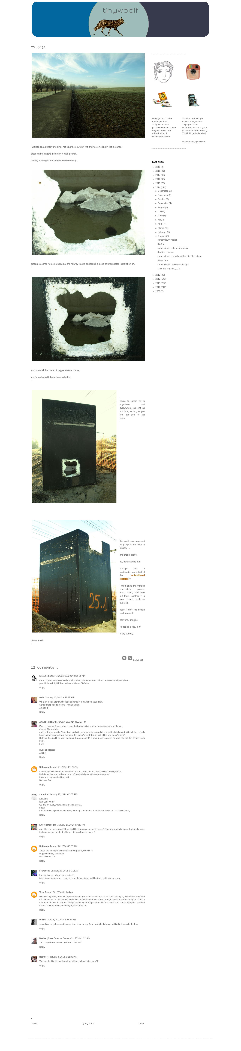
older (141, 1023)
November (163, 195)
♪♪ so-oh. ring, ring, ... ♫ (169, 269)
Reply (42, 687)
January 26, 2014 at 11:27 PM (72, 722)
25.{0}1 (161, 244)
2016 (158, 179)
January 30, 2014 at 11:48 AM (61, 919)
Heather (43, 957)
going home (88, 1023)
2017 (158, 175)
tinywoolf (120, 10)
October (162, 199)
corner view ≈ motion (167, 240)
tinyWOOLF (138, 660)
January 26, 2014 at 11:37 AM (59, 697)
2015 (158, 183)
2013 (158, 275)
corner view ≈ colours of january (173, 248)
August (161, 207)
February (162, 232)
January (162, 236)
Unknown (44, 767)
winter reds (163, 260)
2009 (158, 291)
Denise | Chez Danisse (50, 938)
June (160, 215)
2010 (158, 287)
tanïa (41, 697)
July (160, 211)
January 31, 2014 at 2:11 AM (76, 938)
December (163, 191)
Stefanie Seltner (47, 676)
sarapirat (44, 794)
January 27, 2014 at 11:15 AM (64, 767)
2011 (158, 283)
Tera (41, 892)
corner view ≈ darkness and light (173, 264)
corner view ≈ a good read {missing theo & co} (179, 256)
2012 (158, 279)
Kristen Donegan (47, 825)
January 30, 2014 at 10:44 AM (59, 892)
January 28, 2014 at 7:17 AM (63, 846)
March (161, 228)
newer (35, 1023)
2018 (158, 171)
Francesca (44, 871)
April (160, 224)
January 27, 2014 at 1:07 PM (63, 794)
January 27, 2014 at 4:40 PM (71, 825)
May (160, 220)
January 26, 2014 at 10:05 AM (70, 676)
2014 (158, 187)
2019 (158, 167)
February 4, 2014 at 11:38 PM (63, 957)
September (163, 203)
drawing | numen (166, 252)
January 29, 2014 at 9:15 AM (65, 871)
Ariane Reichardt (47, 722)
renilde (42, 919)
